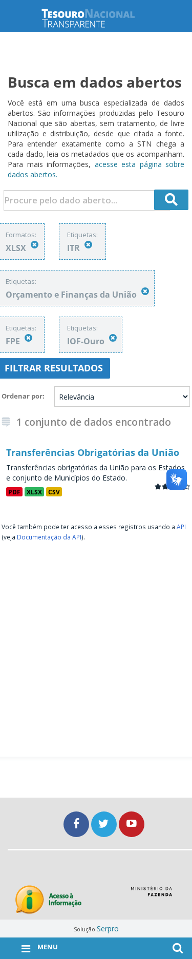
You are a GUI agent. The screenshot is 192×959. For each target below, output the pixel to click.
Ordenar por (22, 396)
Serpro (108, 928)
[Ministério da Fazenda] (151, 895)
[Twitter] (105, 824)
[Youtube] (131, 824)
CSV (54, 492)
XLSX (34, 492)
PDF (14, 492)
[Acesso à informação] (48, 899)
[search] (171, 200)
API (181, 527)
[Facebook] (77, 824)
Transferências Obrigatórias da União (92, 452)
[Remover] (34, 244)
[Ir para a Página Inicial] (96, 18)
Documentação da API (49, 537)
